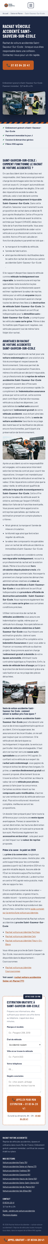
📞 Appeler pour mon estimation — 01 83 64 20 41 (24, 1104)
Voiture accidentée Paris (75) (15, 1162)
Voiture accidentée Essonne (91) (16, 1174)
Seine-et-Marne (17, 13)
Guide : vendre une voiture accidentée (19, 1211)
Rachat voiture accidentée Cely (20, 936)
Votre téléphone (14, 1064)
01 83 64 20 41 (8, 1202)
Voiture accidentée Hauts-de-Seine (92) (20, 1178)
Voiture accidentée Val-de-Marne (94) (19, 1187)
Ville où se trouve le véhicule (20, 1051)
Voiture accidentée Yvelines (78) (16, 1170)
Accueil (5, 13)
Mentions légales (10, 1215)
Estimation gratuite (16, 75)
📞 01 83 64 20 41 (18, 65)
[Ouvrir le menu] (31, 5)
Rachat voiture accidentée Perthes (22, 932)
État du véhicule (14, 1039)
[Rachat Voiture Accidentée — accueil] (9, 5)
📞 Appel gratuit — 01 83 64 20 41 (24, 1239)
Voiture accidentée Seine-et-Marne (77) (19, 1166)
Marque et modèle (15, 1027)
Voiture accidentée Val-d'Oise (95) (17, 1191)
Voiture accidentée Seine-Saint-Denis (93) (21, 1182)
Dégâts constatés (15, 1076)
